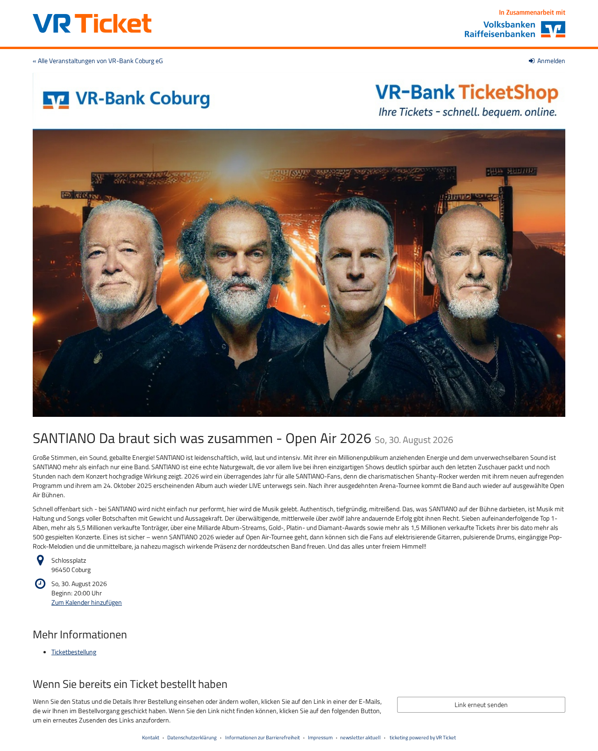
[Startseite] (299, 244)
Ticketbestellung (73, 652)
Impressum (320, 737)
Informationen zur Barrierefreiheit (262, 737)
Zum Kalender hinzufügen (86, 602)
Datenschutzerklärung (192, 737)
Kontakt (150, 737)
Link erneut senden (481, 704)
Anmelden (550, 60)
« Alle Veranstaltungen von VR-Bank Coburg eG (98, 60)
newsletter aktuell (360, 737)
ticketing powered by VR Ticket (423, 737)
